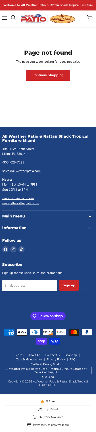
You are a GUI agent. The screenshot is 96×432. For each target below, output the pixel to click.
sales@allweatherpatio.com (21, 171)
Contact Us (52, 355)
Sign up (69, 285)
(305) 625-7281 (13, 162)
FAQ (72, 360)
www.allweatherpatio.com (20, 203)
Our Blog (48, 377)
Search (19, 355)
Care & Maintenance (29, 360)
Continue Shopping (48, 75)
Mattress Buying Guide (46, 364)
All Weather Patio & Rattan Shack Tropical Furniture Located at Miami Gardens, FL (45, 370)
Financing (71, 355)
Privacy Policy (56, 360)
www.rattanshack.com (18, 198)
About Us (34, 355)
